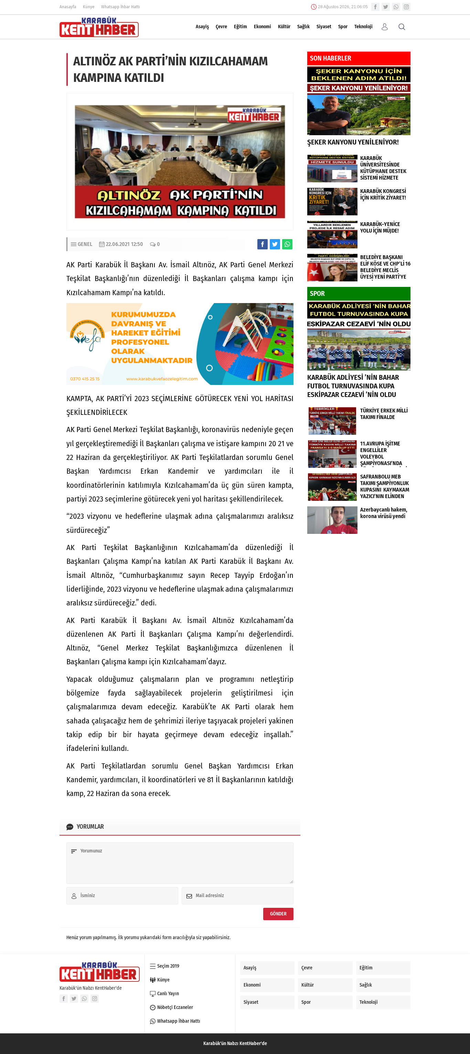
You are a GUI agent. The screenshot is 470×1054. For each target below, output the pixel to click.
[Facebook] (375, 7)
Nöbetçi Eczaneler (175, 1007)
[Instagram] (406, 7)
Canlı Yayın (168, 994)
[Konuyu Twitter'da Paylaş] (275, 244)
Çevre (221, 27)
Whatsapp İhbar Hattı (120, 6)
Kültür (284, 27)
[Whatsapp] (396, 7)
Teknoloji (363, 27)
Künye (88, 6)
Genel (85, 244)
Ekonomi (262, 27)
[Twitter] (386, 7)
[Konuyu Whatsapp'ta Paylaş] (287, 244)
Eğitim (240, 27)
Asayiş (202, 27)
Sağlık (303, 27)
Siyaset (324, 27)
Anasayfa (68, 6)
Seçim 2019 (168, 966)
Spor (343, 27)
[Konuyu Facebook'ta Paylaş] (262, 244)
